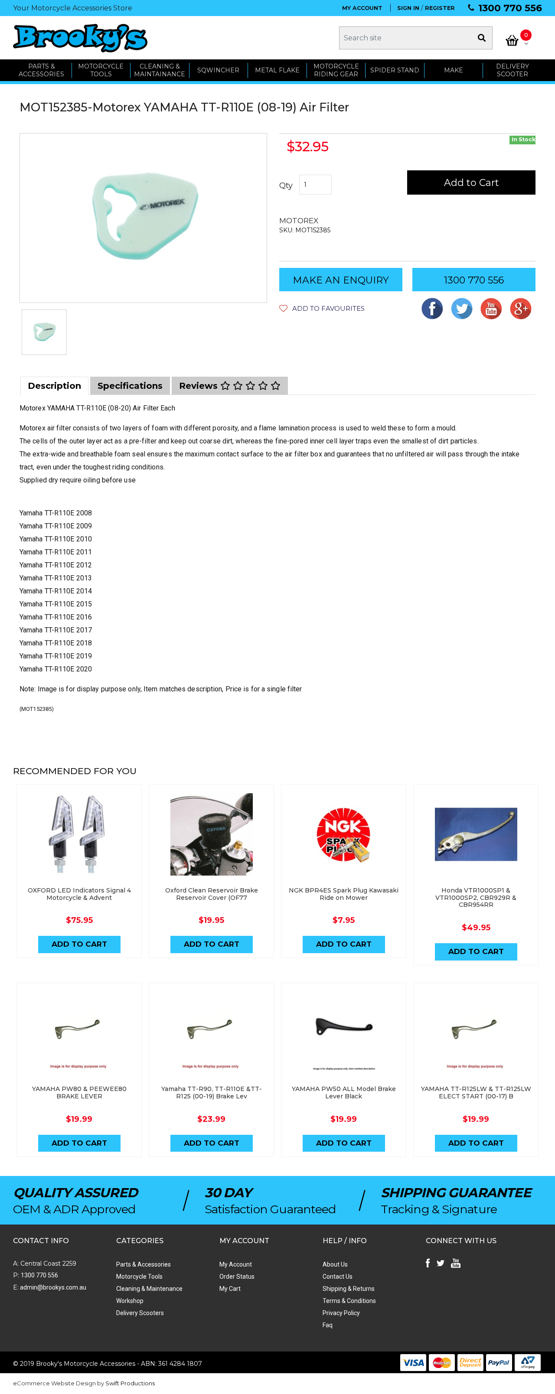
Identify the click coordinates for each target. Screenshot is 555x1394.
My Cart (230, 1288)
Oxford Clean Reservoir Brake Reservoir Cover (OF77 (211, 894)
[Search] (481, 38)
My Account (235, 1264)
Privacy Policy (341, 1312)
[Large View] (44, 332)
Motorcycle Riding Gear (336, 70)
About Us (335, 1264)
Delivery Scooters (140, 1312)
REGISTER (440, 8)
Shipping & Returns (349, 1288)
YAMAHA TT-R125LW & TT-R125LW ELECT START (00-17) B (476, 1092)
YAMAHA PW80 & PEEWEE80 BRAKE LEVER (79, 1092)
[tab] (54, 386)
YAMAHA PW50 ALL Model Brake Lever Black (344, 1092)
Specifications (130, 386)
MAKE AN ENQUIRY (341, 280)
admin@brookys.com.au (52, 1287)
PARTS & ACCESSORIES (41, 70)
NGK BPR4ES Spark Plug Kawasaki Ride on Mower (343, 894)
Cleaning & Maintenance (149, 1288)
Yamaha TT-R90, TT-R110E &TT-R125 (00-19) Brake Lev (211, 1092)
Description (54, 386)
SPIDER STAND (394, 70)
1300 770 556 (510, 8)
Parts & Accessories (143, 1264)
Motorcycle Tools (139, 1276)
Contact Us (338, 1276)
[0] (512, 40)
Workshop (130, 1300)
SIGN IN (408, 8)
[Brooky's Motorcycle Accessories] (80, 37)
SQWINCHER (218, 70)
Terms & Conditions (349, 1300)
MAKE (453, 70)
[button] (322, 308)
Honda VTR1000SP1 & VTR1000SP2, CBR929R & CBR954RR (475, 897)
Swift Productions (130, 1383)
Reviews (199, 386)
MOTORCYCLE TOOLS (101, 70)
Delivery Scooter (512, 70)
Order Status (237, 1276)
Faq (328, 1325)
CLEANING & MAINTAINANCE (159, 70)
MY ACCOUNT (362, 8)
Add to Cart (471, 183)
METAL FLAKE (277, 70)
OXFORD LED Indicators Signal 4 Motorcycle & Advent (79, 894)
